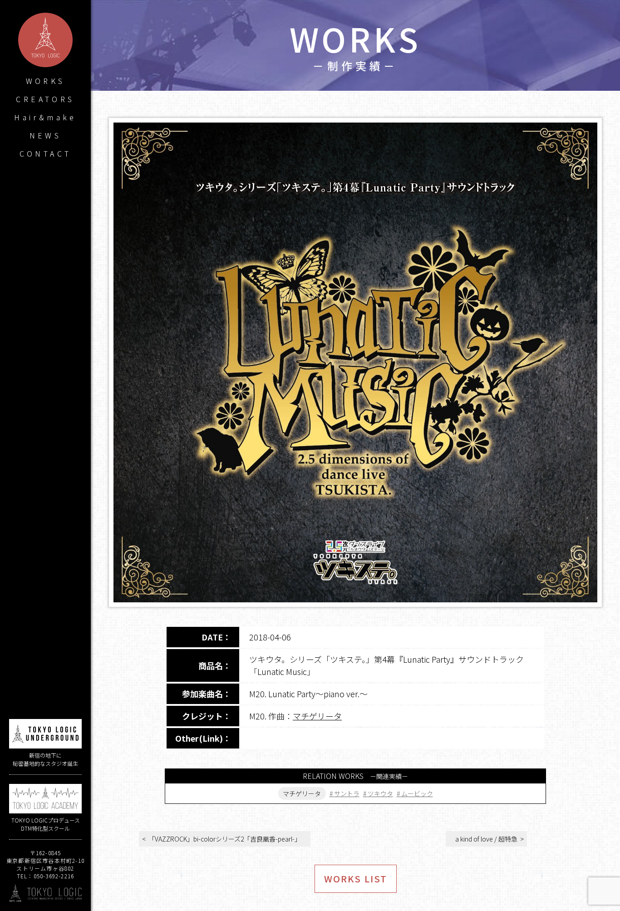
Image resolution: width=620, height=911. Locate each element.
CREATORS (45, 99)
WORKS (45, 80)
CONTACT (46, 153)
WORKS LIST (355, 878)
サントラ (346, 793)
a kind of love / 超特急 (486, 838)
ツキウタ (380, 793)
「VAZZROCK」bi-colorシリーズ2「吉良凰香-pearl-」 (224, 838)
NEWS (46, 135)
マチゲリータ (317, 716)
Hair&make (45, 117)
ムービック (417, 793)
